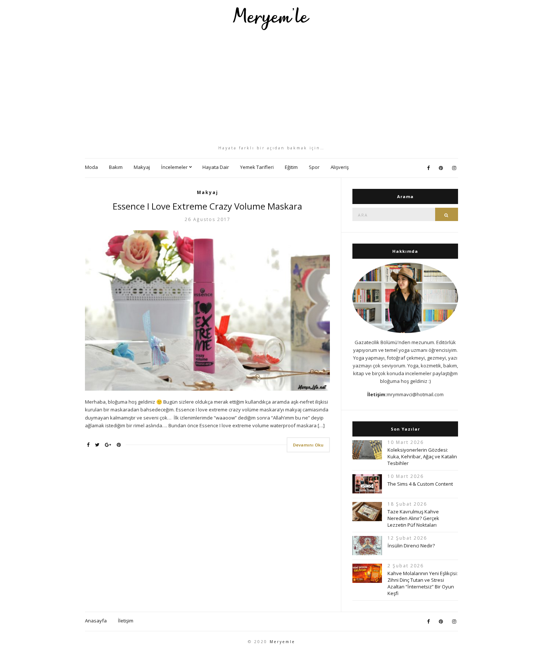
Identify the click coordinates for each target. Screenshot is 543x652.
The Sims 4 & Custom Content (420, 483)
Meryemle (282, 641)
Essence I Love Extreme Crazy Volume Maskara (207, 206)
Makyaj (142, 167)
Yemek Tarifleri (257, 167)
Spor (314, 167)
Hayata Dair (215, 167)
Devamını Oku (308, 445)
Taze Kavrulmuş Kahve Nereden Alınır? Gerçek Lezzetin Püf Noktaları (413, 518)
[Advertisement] (271, 87)
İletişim (125, 620)
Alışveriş (340, 167)
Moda (91, 167)
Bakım (116, 167)
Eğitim (291, 167)
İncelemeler (174, 167)
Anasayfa (96, 620)
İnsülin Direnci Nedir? (411, 545)
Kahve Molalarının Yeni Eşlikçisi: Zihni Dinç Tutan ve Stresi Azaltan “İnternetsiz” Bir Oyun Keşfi (422, 583)
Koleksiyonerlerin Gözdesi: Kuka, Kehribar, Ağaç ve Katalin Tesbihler (422, 456)
